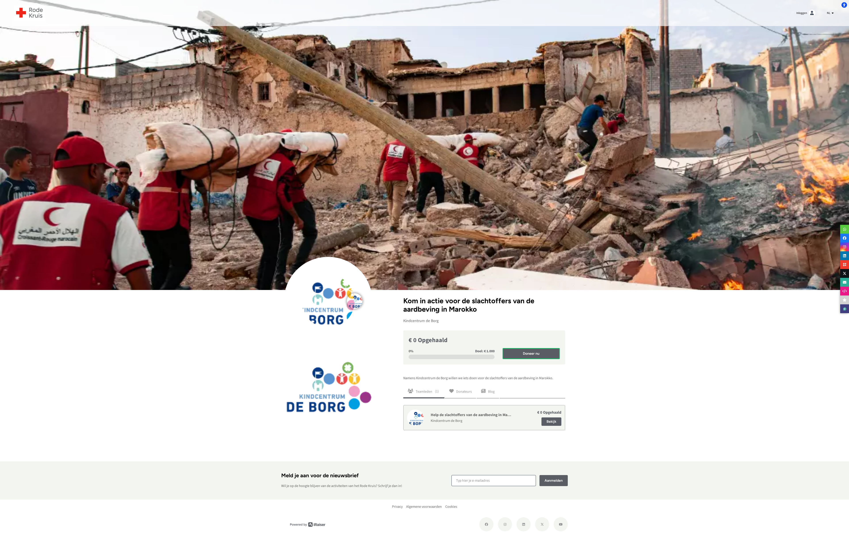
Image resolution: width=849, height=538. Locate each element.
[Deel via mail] (844, 282)
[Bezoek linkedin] (523, 524)
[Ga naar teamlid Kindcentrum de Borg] (354, 296)
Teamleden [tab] (427, 391)
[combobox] (830, 13)
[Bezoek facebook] (486, 524)
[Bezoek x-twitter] (542, 524)
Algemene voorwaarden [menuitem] (424, 506)
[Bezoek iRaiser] (307, 524)
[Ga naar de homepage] (29, 12)
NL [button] (829, 13)
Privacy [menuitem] (397, 506)
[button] (493, 480)
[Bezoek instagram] (505, 524)
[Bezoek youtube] (561, 524)
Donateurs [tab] (463, 391)
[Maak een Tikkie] (844, 308)
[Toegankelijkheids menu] (844, 5)
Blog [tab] (491, 391)
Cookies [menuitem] (451, 506)
